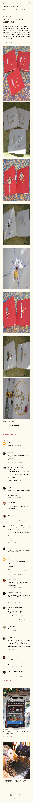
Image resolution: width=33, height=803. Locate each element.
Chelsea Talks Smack (14, 671)
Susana (10, 502)
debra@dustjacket (13, 592)
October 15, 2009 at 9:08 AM (15, 652)
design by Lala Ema (11, 434)
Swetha (10, 488)
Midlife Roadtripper (13, 607)
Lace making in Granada (14, 781)
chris (9, 452)
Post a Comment (7, 680)
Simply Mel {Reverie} (14, 525)
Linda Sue (11, 637)
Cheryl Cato (11, 579)
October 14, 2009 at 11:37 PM (15, 621)
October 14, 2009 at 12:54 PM (15, 574)
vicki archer (11, 443)
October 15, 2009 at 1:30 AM (14, 632)
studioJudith (11, 657)
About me (11, 9)
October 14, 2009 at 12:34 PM (15, 542)
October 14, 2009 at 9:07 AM (15, 510)
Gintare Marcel (21, 798)
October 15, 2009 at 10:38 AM (15, 666)
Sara (9, 547)
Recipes (18, 9)
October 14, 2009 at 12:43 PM (15, 554)
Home (5, 9)
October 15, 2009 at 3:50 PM (15, 676)
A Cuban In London (13, 467)
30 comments (10, 784)
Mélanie (10, 626)
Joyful (9, 515)
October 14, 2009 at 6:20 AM (15, 462)
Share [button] (4, 431)
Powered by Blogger (18, 794)
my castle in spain (10, 6)
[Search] (29, 2)
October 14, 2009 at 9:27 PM (15, 602)
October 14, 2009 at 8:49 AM (15, 497)
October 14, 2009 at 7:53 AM (15, 483)
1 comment (9, 736)
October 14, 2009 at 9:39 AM (15, 520)
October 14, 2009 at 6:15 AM (14, 447)
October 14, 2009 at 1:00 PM (15, 587)
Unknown (10, 559)
